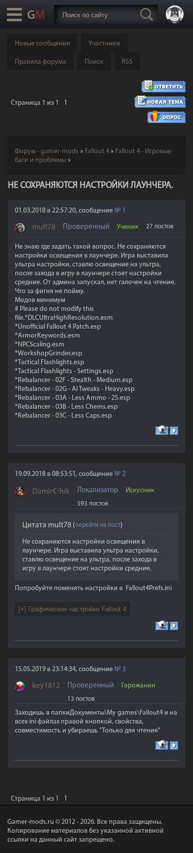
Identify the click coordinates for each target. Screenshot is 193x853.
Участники (104, 43)
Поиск (94, 62)
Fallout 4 (97, 151)
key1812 (46, 686)
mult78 (43, 227)
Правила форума (40, 62)
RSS (127, 62)
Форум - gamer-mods (47, 151)
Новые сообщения (42, 43)
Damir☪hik (51, 492)
